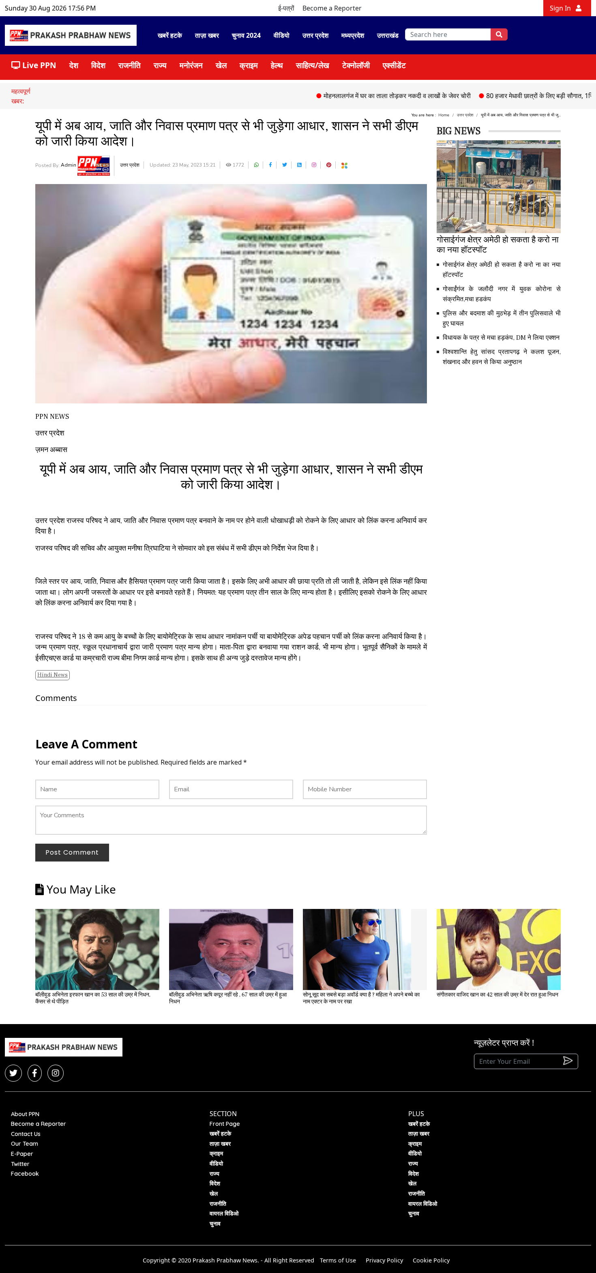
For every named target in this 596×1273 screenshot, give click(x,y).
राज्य (160, 65)
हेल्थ (277, 65)
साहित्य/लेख (312, 65)
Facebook (25, 1173)
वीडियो (281, 35)
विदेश (98, 65)
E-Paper (22, 1153)
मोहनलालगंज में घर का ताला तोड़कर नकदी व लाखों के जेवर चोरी (365, 95)
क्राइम (249, 65)
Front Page (225, 1123)
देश (73, 65)
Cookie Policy (431, 1260)
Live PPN (38, 65)
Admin (69, 165)
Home (443, 115)
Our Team (24, 1143)
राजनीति (129, 65)
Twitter (20, 1164)
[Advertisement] (499, 430)
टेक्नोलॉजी (356, 65)
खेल (221, 65)
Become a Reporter (332, 8)
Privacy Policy (384, 1260)
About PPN (25, 1114)
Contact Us (26, 1134)
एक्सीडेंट (394, 65)
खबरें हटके (170, 35)
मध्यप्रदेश (352, 35)
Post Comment (72, 852)
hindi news (52, 675)
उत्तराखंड (388, 35)
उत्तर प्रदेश (315, 35)
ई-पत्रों (286, 8)
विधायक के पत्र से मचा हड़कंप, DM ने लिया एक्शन (501, 338)
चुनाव (215, 1223)
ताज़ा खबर (207, 35)
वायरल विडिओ (224, 1213)
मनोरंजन (191, 65)
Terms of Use (338, 1260)
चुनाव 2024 (246, 35)
